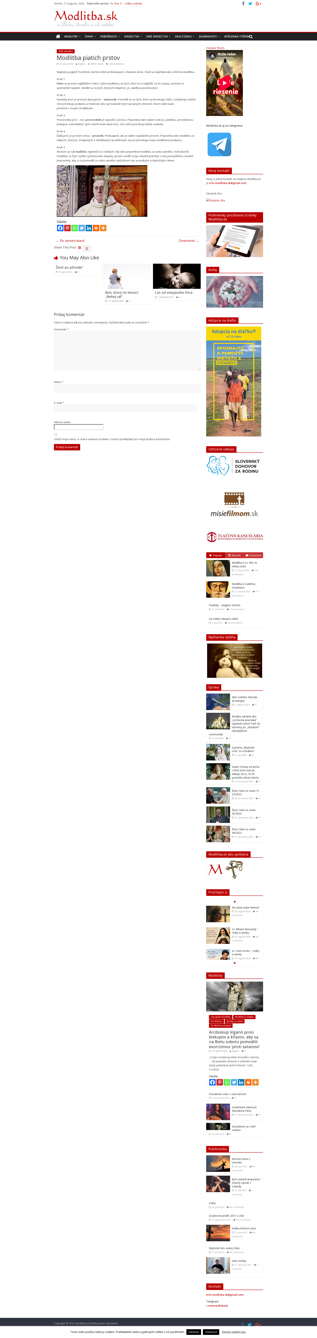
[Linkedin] (89, 228)
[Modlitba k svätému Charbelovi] (219, 581)
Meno (58, 382)
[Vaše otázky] (219, 1259)
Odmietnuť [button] (211, 1332)
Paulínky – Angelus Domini (224, 605)
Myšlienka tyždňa (236, 36)
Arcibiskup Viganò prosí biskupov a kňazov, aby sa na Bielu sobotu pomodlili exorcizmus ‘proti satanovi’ (234, 1039)
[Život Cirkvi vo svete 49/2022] (218, 827)
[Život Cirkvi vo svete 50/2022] (218, 808)
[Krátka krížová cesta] (219, 1226)
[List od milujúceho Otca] (177, 266)
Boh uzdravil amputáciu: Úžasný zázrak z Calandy (246, 1182)
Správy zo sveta (235, 1021)
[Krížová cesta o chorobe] (219, 1157)
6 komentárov (116, 63)
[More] (103, 228)
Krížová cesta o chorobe (241, 1160)
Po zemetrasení (70, 240)
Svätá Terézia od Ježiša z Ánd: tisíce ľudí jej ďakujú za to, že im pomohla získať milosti (245, 772)
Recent (236, 555)
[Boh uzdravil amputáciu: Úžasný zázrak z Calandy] (219, 1177)
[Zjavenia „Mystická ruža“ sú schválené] (218, 746)
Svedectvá (131, 36)
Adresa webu (62, 422)
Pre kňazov (216, 1021)
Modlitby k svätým (244, 1016)
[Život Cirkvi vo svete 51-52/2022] (218, 789)
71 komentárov (237, 609)
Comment (255, 555)
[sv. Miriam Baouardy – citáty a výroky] (218, 907)
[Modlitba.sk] (58, 36)
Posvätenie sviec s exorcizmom (227, 1094)
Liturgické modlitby (221, 1016)
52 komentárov (235, 622)
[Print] (96, 228)
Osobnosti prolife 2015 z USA (226, 1215)
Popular (217, 555)
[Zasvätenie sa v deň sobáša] (218, 1125)
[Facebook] (60, 228)
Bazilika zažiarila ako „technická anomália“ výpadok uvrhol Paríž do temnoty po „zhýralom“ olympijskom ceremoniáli (234, 725)
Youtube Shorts (215, 48)
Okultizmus (183, 36)
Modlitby (71, 36)
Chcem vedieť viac (234, 1332)
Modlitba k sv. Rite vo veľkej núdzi (244, 564)
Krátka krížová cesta (244, 1228)
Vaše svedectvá (157, 36)
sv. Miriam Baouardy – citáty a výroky (132, 3)
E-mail (59, 403)
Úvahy (89, 36)
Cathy (212, 1203)
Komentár (61, 329)
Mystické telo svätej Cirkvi (224, 1248)
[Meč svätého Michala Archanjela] (218, 695)
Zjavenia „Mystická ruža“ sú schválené (243, 749)
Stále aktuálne (66, 51)
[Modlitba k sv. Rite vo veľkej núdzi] (219, 560)
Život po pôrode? (69, 267)
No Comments (237, 1207)
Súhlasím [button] (194, 1332)
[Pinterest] (67, 228)
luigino (81, 63)
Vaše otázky (239, 1261)
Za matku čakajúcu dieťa (223, 618)
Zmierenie (189, 240)
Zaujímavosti (208, 36)
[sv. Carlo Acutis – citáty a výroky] (218, 929)
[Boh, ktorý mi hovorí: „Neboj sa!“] (127, 266)
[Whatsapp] (74, 228)
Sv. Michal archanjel (221, 1025)
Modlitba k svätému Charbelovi (243, 585)
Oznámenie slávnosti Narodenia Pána (244, 1109)
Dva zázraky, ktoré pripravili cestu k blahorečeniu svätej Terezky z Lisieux (243, 956)
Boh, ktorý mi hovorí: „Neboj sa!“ (122, 294)
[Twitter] (82, 228)
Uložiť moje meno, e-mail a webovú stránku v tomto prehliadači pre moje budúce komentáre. (112, 439)
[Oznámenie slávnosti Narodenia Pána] (218, 1105)
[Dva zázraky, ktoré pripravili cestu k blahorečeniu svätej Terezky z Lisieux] (218, 951)
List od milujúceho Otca (173, 292)
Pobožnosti (108, 36)
